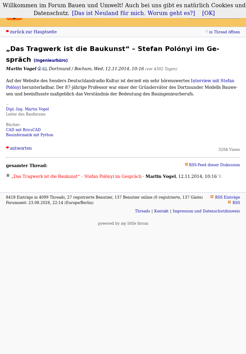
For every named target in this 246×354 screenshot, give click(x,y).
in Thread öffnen (224, 31)
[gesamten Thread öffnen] (219, 176)
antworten (21, 148)
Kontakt (161, 211)
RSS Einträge (227, 197)
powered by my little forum (123, 223)
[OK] (208, 13)
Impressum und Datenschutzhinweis (206, 211)
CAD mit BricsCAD (23, 129)
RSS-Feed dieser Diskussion (214, 164)
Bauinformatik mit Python (29, 134)
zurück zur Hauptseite (33, 31)
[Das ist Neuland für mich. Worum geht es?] (133, 13)
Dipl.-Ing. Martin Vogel (27, 109)
